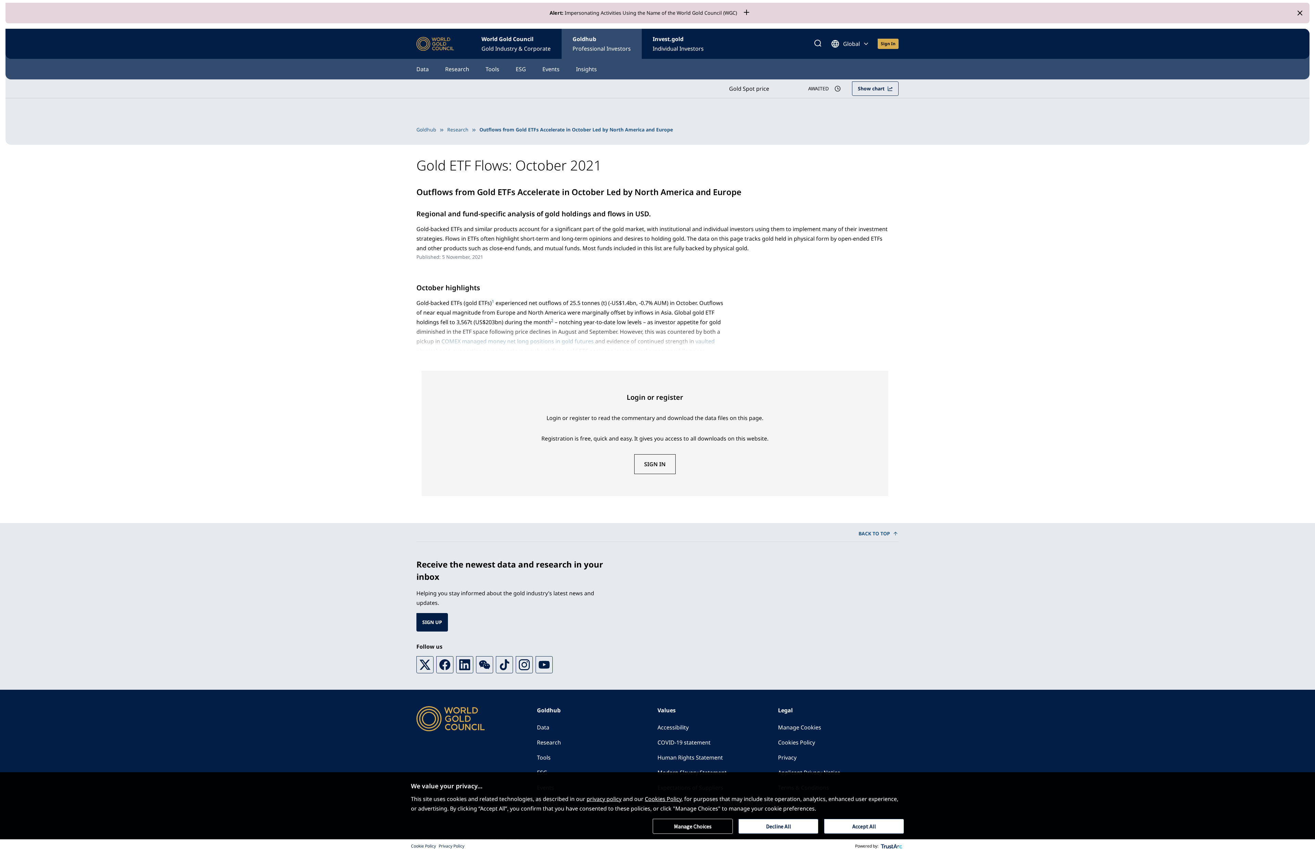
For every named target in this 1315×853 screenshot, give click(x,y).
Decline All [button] (778, 826)
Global (851, 44)
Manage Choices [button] (693, 826)
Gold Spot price (749, 88)
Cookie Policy (423, 846)
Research (457, 69)
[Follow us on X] (425, 664)
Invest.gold (678, 43)
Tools (492, 69)
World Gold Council (516, 43)
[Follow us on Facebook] (444, 664)
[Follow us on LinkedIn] (464, 664)
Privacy (787, 757)
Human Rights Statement (690, 757)
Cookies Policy (796, 742)
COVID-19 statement (684, 742)
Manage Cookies (799, 727)
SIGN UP (432, 622)
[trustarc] (892, 846)
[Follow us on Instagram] (524, 664)
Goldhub (602, 43)
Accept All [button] (864, 826)
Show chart (871, 88)
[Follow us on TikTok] (504, 664)
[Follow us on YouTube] (544, 664)
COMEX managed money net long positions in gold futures (517, 341)
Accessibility (673, 727)
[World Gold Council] (435, 44)
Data (422, 69)
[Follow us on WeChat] (484, 664)
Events (551, 69)
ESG (521, 69)
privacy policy (604, 799)
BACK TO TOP (874, 533)
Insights (586, 69)
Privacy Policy (451, 846)
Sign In (655, 464)
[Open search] (818, 44)
